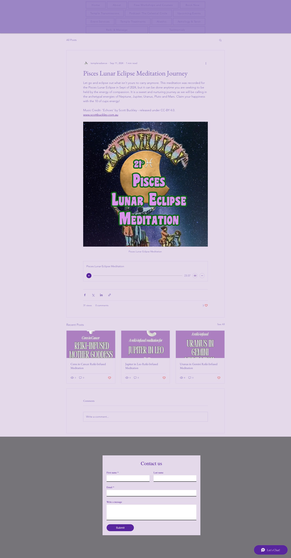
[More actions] (206, 63)
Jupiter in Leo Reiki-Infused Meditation (141, 366)
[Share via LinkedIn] (101, 295)
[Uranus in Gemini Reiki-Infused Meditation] (200, 344)
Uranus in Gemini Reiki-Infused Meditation (198, 366)
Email (110, 487)
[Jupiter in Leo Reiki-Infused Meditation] (145, 344)
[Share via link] (109, 295)
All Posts (71, 40)
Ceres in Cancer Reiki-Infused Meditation (88, 366)
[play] (88, 275)
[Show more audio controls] (202, 275)
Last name (158, 472)
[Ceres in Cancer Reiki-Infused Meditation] (91, 344)
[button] (220, 40)
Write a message (114, 501)
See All (221, 324)
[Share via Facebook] (84, 295)
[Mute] (195, 275)
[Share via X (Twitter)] (93, 295)
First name (113, 472)
